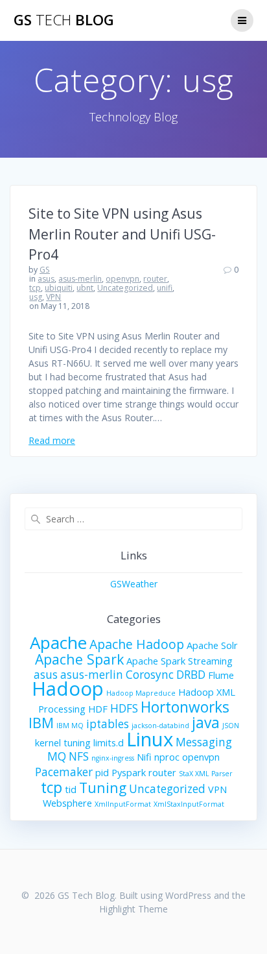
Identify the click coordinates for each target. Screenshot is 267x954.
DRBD (190, 674)
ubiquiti (59, 287)
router (155, 278)
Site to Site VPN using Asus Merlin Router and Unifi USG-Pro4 (122, 233)
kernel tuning (63, 742)
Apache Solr (212, 645)
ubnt (84, 287)
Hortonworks (185, 707)
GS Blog (64, 20)
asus (46, 278)
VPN (53, 296)
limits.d (108, 742)
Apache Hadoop (136, 644)
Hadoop (68, 689)
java (206, 723)
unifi (164, 287)
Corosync (150, 674)
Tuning (102, 787)
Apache (58, 642)
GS (45, 269)
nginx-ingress (112, 758)
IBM (41, 722)
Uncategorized (125, 287)
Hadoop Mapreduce (141, 693)
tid (70, 789)
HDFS (124, 708)
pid (102, 772)
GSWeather (133, 584)
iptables (107, 723)
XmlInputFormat (123, 804)
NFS (79, 756)
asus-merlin (80, 278)
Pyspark (128, 772)
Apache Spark (79, 659)
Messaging (204, 742)
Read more (52, 440)
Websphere (67, 802)
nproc (167, 756)
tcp (35, 287)
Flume (221, 674)
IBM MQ (70, 725)
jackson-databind (160, 725)
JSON (230, 725)
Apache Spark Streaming (179, 660)
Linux (149, 739)
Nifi (144, 756)
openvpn (122, 278)
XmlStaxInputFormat (189, 804)
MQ (56, 756)
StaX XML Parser (206, 773)
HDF (98, 708)
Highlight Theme (133, 909)
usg (35, 296)
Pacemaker (64, 771)
